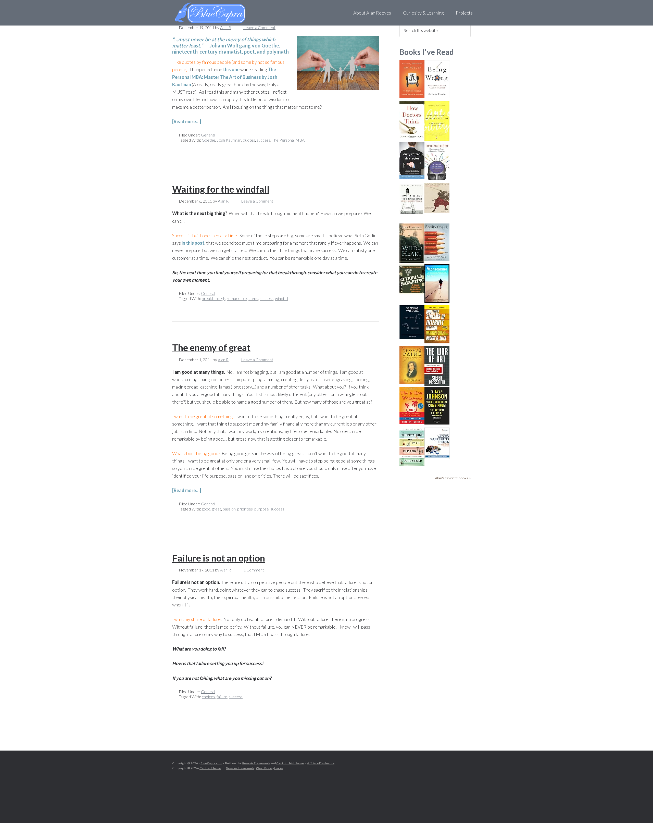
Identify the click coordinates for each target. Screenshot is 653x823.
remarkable (237, 298)
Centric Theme (210, 768)
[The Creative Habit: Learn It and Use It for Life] (411, 214)
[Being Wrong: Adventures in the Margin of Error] (436, 96)
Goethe (208, 140)
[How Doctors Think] (411, 136)
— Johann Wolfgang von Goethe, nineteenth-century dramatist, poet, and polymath (230, 45)
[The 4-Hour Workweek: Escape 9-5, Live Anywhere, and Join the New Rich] (411, 422)
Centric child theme (290, 763)
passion (229, 508)
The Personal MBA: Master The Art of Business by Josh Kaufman (224, 77)
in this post (193, 243)
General (208, 134)
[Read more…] (186, 121)
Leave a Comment (259, 27)
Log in (278, 768)
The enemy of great (211, 347)
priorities (245, 508)
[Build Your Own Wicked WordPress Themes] (436, 457)
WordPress (264, 768)
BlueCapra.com (211, 763)
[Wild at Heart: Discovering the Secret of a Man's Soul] (411, 261)
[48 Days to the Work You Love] (411, 96)
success (263, 140)
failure (222, 696)
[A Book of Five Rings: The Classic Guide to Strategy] (436, 211)
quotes (249, 140)
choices (208, 696)
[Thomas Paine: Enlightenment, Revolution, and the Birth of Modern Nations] (411, 382)
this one (231, 69)
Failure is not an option (218, 558)
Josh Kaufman (229, 140)
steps (253, 298)
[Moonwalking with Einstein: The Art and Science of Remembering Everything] (411, 464)
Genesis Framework (256, 763)
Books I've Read (426, 51)
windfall (281, 298)
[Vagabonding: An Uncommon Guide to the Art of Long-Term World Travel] (436, 301)
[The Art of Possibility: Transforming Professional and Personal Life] (436, 139)
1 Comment (253, 569)
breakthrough (213, 298)
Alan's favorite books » (453, 478)
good (206, 508)
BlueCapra (221, 13)
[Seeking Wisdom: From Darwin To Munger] (411, 337)
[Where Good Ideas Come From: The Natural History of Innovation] (436, 422)
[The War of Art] (436, 384)
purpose (261, 508)
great (216, 508)
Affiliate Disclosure (320, 763)
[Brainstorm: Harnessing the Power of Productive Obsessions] (436, 178)
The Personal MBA (288, 140)
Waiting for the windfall (220, 189)
